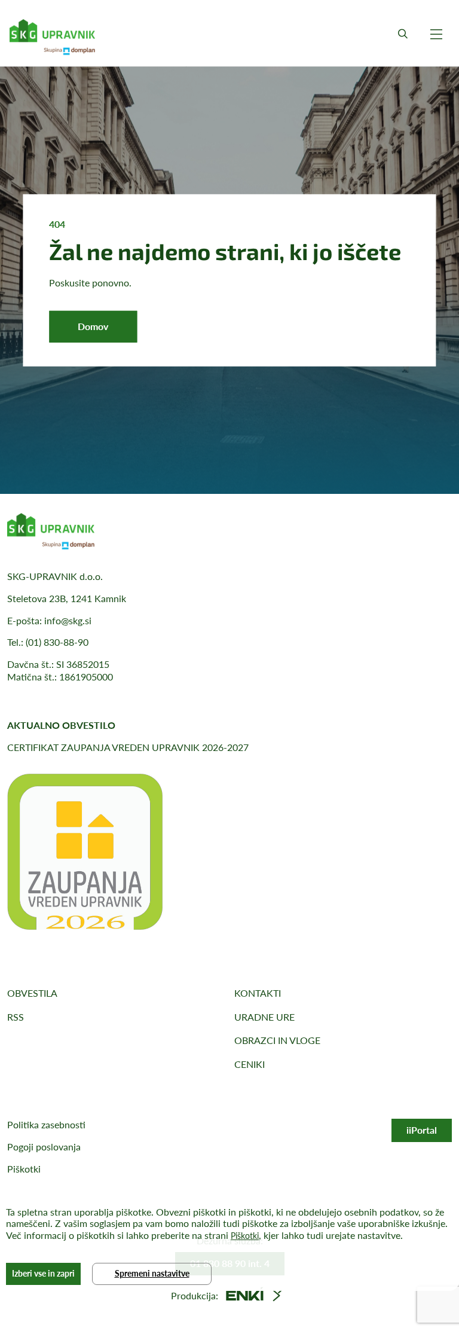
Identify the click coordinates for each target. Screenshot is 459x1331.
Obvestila (32, 993)
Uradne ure (264, 1016)
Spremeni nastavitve (152, 1273)
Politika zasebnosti (46, 1124)
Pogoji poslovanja (44, 1146)
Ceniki (249, 1064)
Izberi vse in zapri (43, 1273)
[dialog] (229, 1242)
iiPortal (421, 1129)
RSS (15, 1016)
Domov (93, 326)
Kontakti (257, 993)
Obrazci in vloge (277, 1040)
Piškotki (24, 1168)
